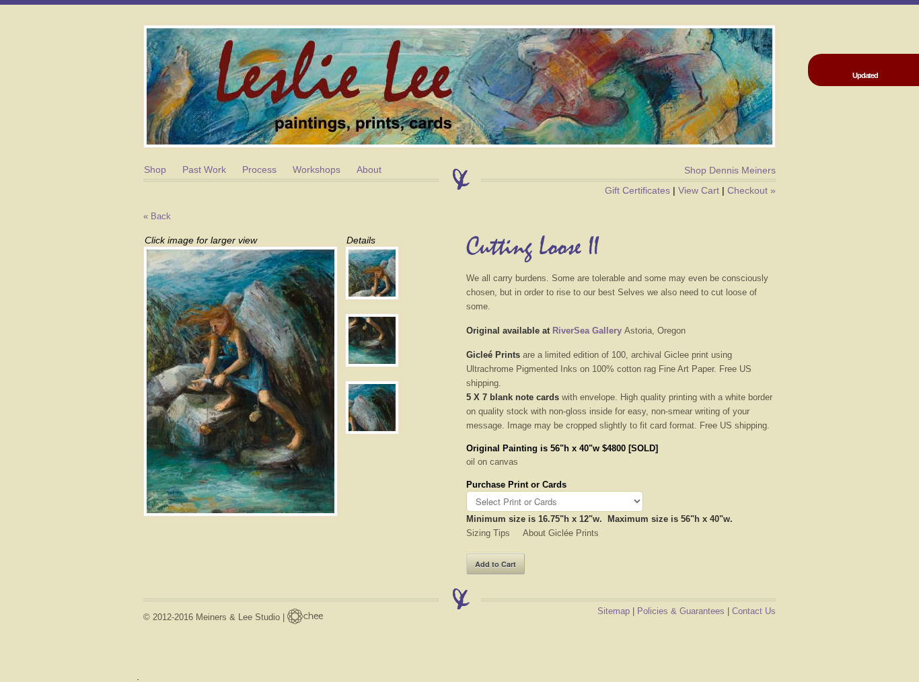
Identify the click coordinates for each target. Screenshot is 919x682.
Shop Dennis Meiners (730, 170)
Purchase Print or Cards (516, 485)
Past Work (204, 169)
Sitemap (613, 611)
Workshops (316, 169)
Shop (155, 169)
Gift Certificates (637, 190)
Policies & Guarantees (681, 611)
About (369, 169)
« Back (157, 216)
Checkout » (751, 190)
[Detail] (378, 273)
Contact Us (754, 611)
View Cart (698, 190)
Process (259, 169)
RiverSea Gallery (587, 331)
